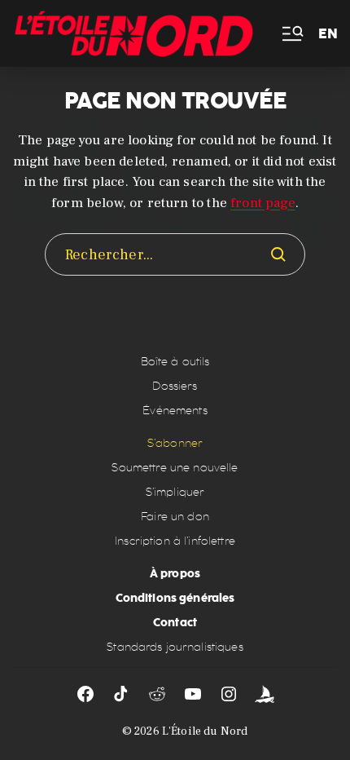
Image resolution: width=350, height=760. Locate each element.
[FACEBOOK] (85, 694)
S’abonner (175, 443)
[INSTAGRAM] (229, 694)
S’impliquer (175, 492)
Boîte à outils (175, 361)
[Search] (278, 254)
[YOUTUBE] (193, 694)
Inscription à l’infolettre (175, 541)
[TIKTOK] (121, 694)
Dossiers (174, 386)
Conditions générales (175, 598)
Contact (175, 622)
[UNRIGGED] (264, 694)
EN (328, 34)
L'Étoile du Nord (204, 731)
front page (262, 203)
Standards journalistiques (175, 647)
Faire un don (175, 516)
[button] (291, 33)
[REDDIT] (157, 694)
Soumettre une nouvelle (175, 467)
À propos (175, 573)
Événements (174, 410)
